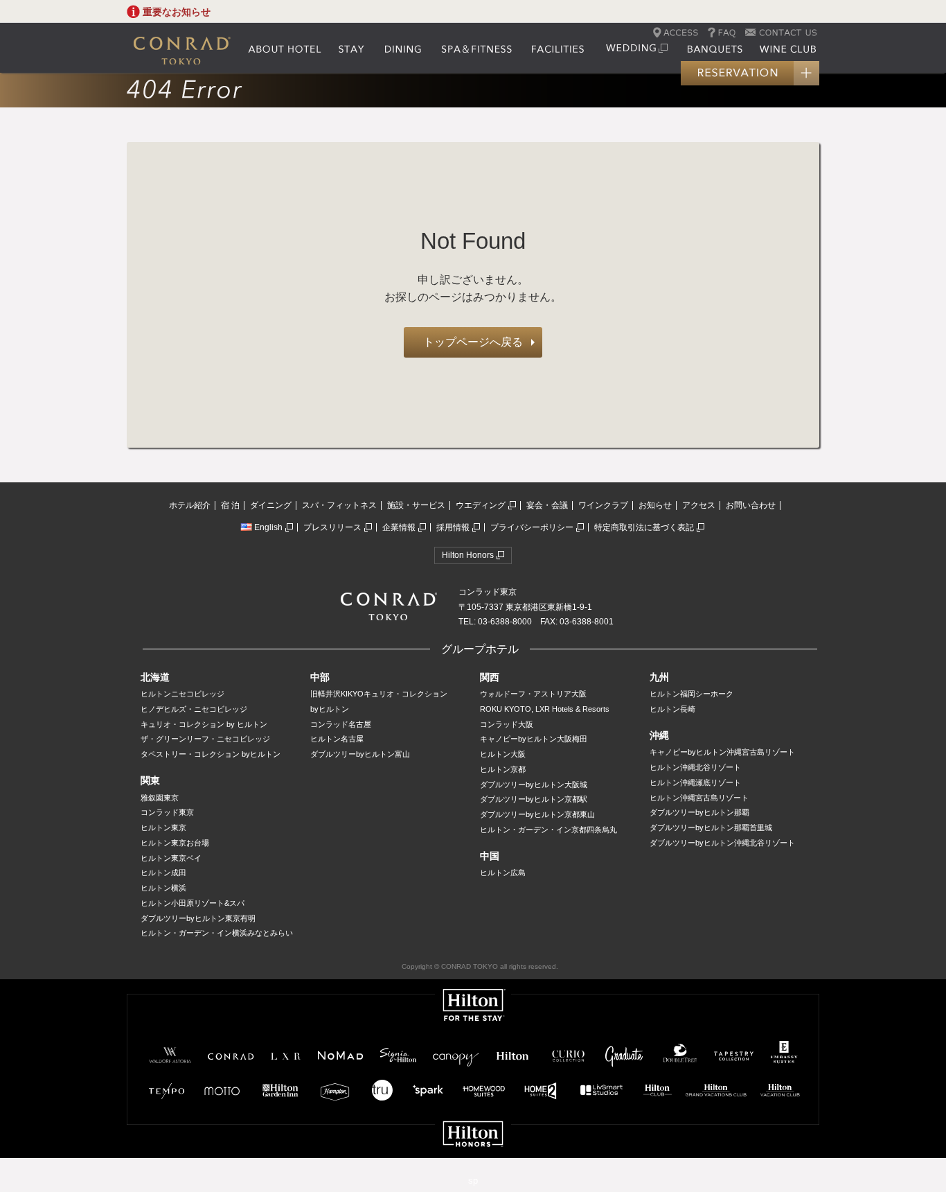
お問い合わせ (751, 505)
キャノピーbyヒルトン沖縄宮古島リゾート (722, 752)
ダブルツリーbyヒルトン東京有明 (198, 918)
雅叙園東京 (160, 798)
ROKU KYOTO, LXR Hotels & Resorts (544, 709)
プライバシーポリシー (531, 527)
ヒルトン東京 (163, 827)
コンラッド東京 (167, 812)
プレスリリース (332, 527)
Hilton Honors (468, 555)
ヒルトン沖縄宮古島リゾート (699, 798)
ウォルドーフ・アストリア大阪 (533, 694)
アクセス (698, 505)
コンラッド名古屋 (340, 724)
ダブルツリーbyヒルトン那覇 (699, 812)
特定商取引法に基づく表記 (644, 527)
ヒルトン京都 (503, 769)
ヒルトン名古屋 (337, 739)
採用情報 (453, 527)
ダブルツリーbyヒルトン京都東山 (537, 814)
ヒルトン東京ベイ (171, 858)
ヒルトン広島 (503, 872)
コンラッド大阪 (506, 724)
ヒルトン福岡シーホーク (691, 694)
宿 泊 (230, 505)
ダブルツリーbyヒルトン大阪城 (533, 784)
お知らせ (655, 505)
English (268, 527)
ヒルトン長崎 (672, 709)
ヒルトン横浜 (163, 888)
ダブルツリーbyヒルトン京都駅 (533, 799)
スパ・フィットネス (339, 505)
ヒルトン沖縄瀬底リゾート (695, 782)
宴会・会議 (547, 505)
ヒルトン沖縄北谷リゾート (695, 767)
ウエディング (481, 505)
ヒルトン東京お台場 (175, 843)
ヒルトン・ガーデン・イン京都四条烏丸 (548, 829)
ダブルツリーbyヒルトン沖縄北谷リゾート (722, 843)
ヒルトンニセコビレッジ (182, 694)
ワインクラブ (603, 505)
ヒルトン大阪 (503, 754)
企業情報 (399, 527)
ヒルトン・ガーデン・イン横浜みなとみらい (217, 933)
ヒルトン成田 (163, 872)
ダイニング (271, 505)
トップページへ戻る (473, 342)
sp (473, 1180)
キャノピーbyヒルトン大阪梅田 (533, 739)
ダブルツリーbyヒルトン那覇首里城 (711, 827)
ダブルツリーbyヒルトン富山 (360, 754)
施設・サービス (416, 505)
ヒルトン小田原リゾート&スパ (192, 903)
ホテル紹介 (190, 505)
